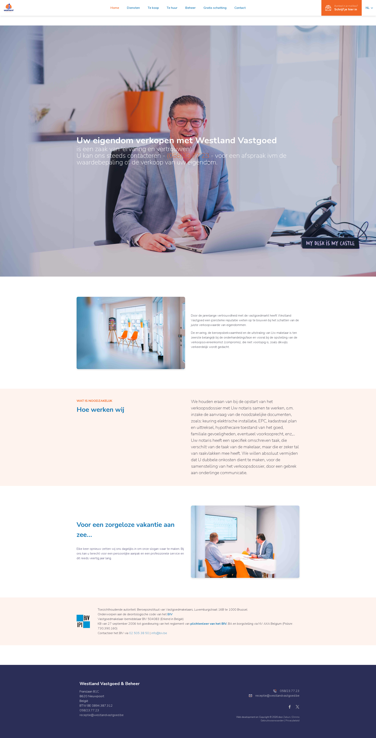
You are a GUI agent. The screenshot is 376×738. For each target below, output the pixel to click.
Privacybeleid (292, 720)
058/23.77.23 (89, 710)
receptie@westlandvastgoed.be (102, 715)
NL (368, 8)
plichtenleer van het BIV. (208, 624)
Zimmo (295, 717)
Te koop (153, 8)
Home (114, 8)
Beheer (190, 8)
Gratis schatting (215, 8)
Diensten (133, 8)
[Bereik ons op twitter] (297, 706)
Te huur (172, 8)
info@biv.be (159, 633)
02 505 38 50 (139, 633)
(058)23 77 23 (188, 155)
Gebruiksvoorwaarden (272, 720)
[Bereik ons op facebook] (291, 706)
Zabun (286, 717)
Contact (240, 8)
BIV (170, 614)
